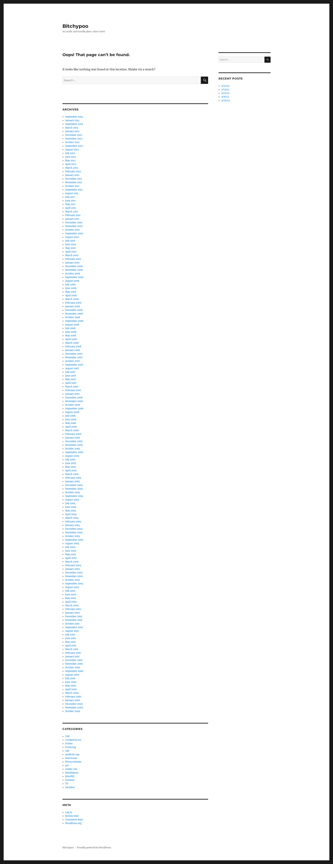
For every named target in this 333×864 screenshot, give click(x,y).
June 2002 (70, 594)
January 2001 (72, 656)
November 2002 (74, 576)
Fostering (70, 747)
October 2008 (72, 317)
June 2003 (70, 550)
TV (66, 783)
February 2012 (73, 171)
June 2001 (70, 638)
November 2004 (74, 488)
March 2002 (72, 605)
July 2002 (70, 590)
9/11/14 (225, 85)
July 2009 (70, 284)
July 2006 (70, 415)
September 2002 (74, 583)
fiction (69, 743)
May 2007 (70, 379)
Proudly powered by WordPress (94, 847)
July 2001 (70, 634)
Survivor (70, 780)
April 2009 (71, 295)
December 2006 (74, 397)
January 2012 (72, 175)
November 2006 (74, 401)
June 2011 (70, 200)
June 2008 (70, 331)
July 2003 (70, 547)
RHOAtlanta (71, 772)
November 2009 (74, 269)
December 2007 (74, 353)
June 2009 (70, 288)
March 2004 (72, 517)
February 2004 (73, 521)
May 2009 (70, 291)
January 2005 (72, 481)
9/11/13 (225, 93)
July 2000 (70, 678)
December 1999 (74, 703)
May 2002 (70, 598)
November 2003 (74, 532)
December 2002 (74, 572)
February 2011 (72, 215)
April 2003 (70, 558)
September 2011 (74, 189)
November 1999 (74, 707)
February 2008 (73, 346)
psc (67, 765)
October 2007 (72, 361)
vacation (70, 787)
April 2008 (71, 339)
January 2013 (72, 131)
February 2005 (73, 477)
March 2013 (71, 127)
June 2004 (70, 507)
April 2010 (70, 251)
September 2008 (74, 321)
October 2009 (72, 273)
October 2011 (72, 186)
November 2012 (73, 138)
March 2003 (71, 561)
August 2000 (72, 674)
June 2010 (70, 244)
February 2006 (73, 434)
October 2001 (72, 623)
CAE (67, 736)
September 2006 (74, 408)
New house (71, 758)
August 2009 (72, 280)
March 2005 (72, 474)
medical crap (72, 754)
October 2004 (72, 492)
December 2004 (74, 485)
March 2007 (72, 386)
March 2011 (71, 211)
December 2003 (73, 528)
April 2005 (71, 470)
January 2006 (72, 437)
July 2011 (70, 197)
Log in (68, 812)
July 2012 (70, 153)
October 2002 (72, 579)
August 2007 (72, 368)
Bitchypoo (75, 26)
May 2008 (70, 335)
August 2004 (72, 499)
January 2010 (72, 262)
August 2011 (71, 193)
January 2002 (72, 612)
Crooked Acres (73, 739)
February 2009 (73, 302)
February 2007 (73, 390)
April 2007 (71, 383)
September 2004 (74, 496)
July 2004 (70, 503)
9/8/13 (225, 96)
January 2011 (72, 218)
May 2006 (70, 423)
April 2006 (71, 426)
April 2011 (70, 207)
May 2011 (70, 204)
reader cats (71, 769)
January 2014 (72, 120)
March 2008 (72, 342)
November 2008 (74, 313)
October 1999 (72, 711)
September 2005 (74, 452)
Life (67, 750)
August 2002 (72, 587)
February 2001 (73, 652)
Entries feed (71, 816)
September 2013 (74, 124)
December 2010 (73, 222)
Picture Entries (73, 761)
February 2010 (73, 259)
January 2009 (72, 306)
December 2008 (74, 310)
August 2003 (72, 543)
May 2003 (70, 554)
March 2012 (71, 167)
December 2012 (73, 135)
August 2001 (72, 631)
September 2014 (74, 116)
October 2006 (72, 404)
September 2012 (74, 145)
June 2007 (70, 375)
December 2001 (73, 616)
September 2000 (74, 671)
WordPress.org (73, 823)
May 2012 (70, 160)
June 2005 (70, 463)
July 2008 (70, 328)
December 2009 (74, 266)
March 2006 (72, 430)
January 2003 (72, 569)
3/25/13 (225, 100)
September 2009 (74, 277)
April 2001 (70, 645)
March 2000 (72, 693)
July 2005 (70, 459)
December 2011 (73, 178)
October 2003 (72, 536)
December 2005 (74, 441)
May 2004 (70, 510)
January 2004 (72, 525)
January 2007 (72, 393)
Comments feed (74, 819)
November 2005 (74, 445)
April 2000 (71, 689)
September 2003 (74, 539)
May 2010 (70, 248)
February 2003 (73, 565)
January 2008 (72, 350)
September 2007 (74, 364)
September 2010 (74, 233)
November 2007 (74, 357)
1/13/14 (225, 89)
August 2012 (72, 149)
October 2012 (72, 142)
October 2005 (72, 448)
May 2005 (70, 466)
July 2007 (70, 372)
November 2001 (73, 620)
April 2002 (71, 601)
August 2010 (72, 237)
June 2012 (70, 156)
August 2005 (72, 455)
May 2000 (70, 685)
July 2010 (70, 240)
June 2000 (70, 682)
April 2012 (70, 164)
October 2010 (72, 229)
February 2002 (73, 609)
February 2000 (73, 696)
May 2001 (70, 641)
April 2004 (71, 514)
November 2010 (73, 226)
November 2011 (73, 182)
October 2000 (72, 667)
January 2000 (72, 700)
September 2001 (74, 627)
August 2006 (72, 412)
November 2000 (74, 663)
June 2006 (70, 419)
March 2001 (71, 649)
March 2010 (71, 255)
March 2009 (72, 299)
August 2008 (72, 324)
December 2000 (74, 660)
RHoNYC (70, 776)
